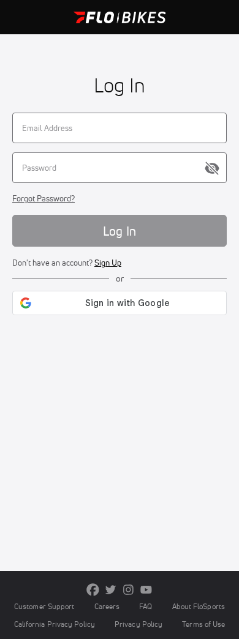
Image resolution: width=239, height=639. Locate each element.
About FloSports (198, 606)
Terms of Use (203, 624)
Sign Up (107, 262)
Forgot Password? (43, 198)
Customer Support (44, 606)
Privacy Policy (138, 624)
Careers (107, 606)
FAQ (145, 606)
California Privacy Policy (54, 624)
